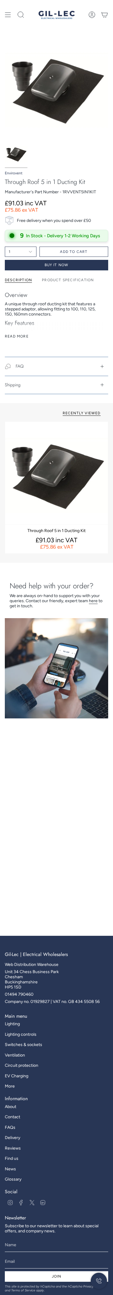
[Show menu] (8, 15)
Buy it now (57, 265)
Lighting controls (20, 1034)
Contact (12, 1116)
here (93, 600)
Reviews (13, 1148)
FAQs (10, 1127)
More (10, 1086)
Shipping (12, 385)
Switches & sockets (23, 1044)
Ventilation (15, 1055)
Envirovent (14, 173)
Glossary (13, 1179)
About (10, 1106)
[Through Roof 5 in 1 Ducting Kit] (56, 473)
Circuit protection (21, 1065)
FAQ (20, 366)
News (10, 1169)
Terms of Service (23, 1290)
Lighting (12, 1023)
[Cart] (104, 15)
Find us (11, 1158)
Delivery (12, 1137)
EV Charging (16, 1076)
